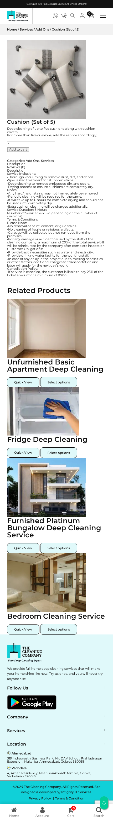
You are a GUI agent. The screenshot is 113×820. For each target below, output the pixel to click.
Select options (59, 382)
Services (26, 29)
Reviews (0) (16, 167)
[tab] (56, 164)
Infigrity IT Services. (76, 792)
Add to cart (18, 149)
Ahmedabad (21, 753)
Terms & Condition (69, 798)
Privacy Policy (40, 798)
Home (12, 29)
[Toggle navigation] (103, 15)
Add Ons (42, 29)
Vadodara (19, 768)
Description (16, 164)
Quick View (23, 382)
